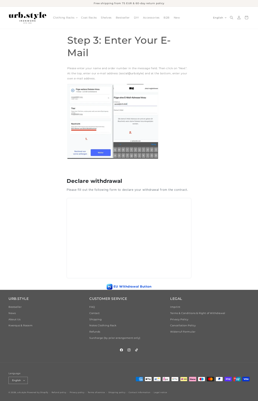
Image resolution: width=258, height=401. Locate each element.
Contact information (139, 392)
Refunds (94, 331)
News (12, 313)
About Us (14, 319)
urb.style (21, 392)
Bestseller (15, 307)
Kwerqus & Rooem (20, 325)
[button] (65, 18)
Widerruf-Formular (182, 331)
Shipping (95, 319)
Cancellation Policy (183, 325)
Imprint (175, 307)
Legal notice (160, 392)
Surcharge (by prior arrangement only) (114, 338)
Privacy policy (77, 392)
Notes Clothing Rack (102, 325)
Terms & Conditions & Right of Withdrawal (197, 313)
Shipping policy (116, 392)
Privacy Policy (179, 319)
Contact (94, 313)
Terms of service (96, 392)
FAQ (92, 307)
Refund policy (59, 392)
